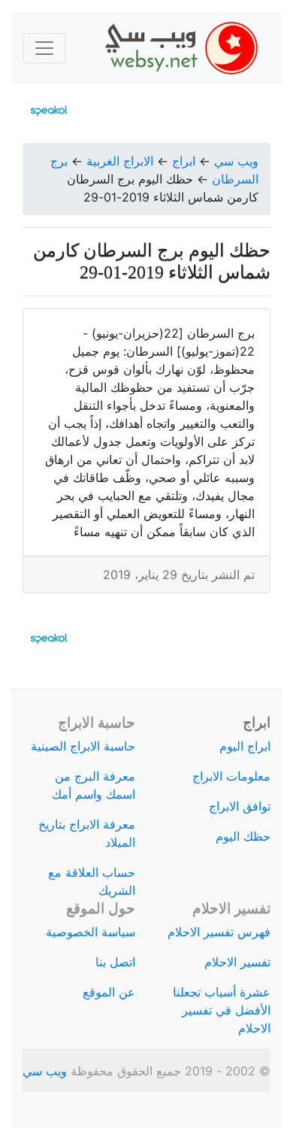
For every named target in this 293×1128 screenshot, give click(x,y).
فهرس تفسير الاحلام (219, 931)
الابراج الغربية (119, 160)
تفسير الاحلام (237, 961)
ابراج (183, 160)
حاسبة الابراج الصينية (83, 746)
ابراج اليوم (244, 746)
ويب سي (236, 160)
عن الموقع (109, 991)
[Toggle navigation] (44, 48)
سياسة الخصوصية (90, 931)
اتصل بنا (115, 961)
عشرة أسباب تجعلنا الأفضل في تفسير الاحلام (221, 1010)
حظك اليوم (243, 836)
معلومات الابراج (231, 776)
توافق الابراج (239, 806)
